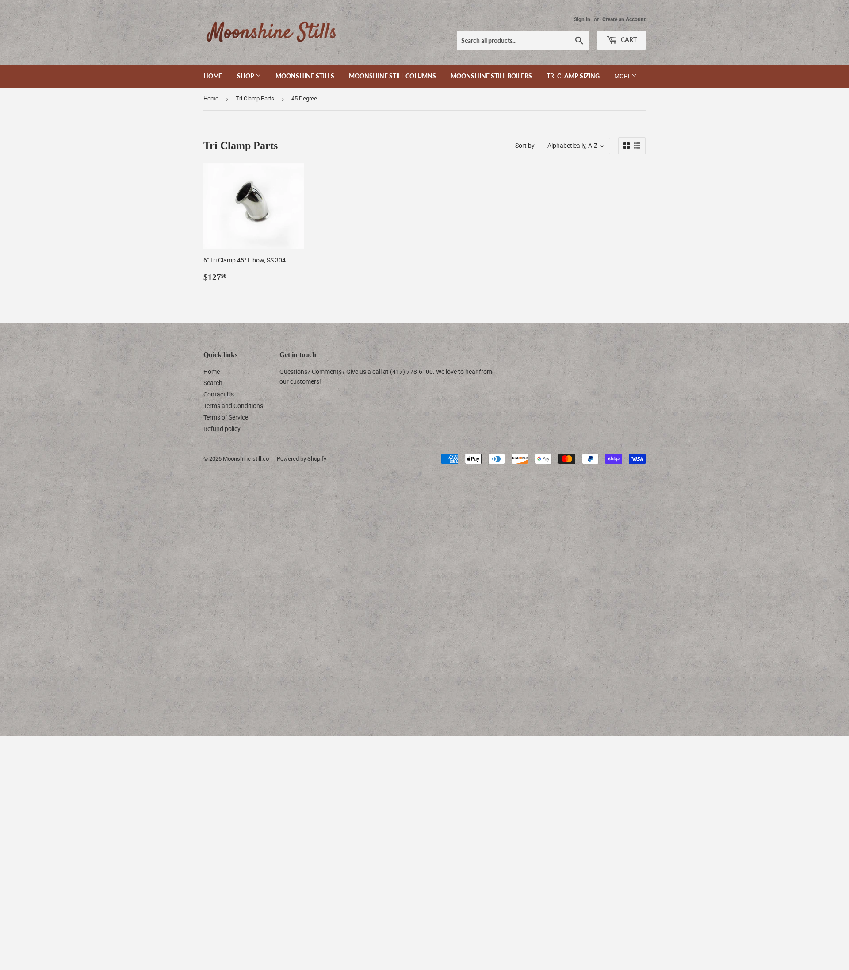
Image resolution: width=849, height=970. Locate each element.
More (622, 76)
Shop (246, 76)
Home (212, 76)
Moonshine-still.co (246, 458)
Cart (628, 39)
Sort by (525, 145)
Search (212, 382)
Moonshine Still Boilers (491, 76)
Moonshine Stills (304, 76)
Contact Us (218, 394)
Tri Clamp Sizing (573, 76)
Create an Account (624, 19)
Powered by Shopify (301, 458)
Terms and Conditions (233, 405)
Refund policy (222, 428)
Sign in (582, 19)
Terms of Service (225, 417)
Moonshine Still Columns (392, 76)
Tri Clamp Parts (255, 98)
